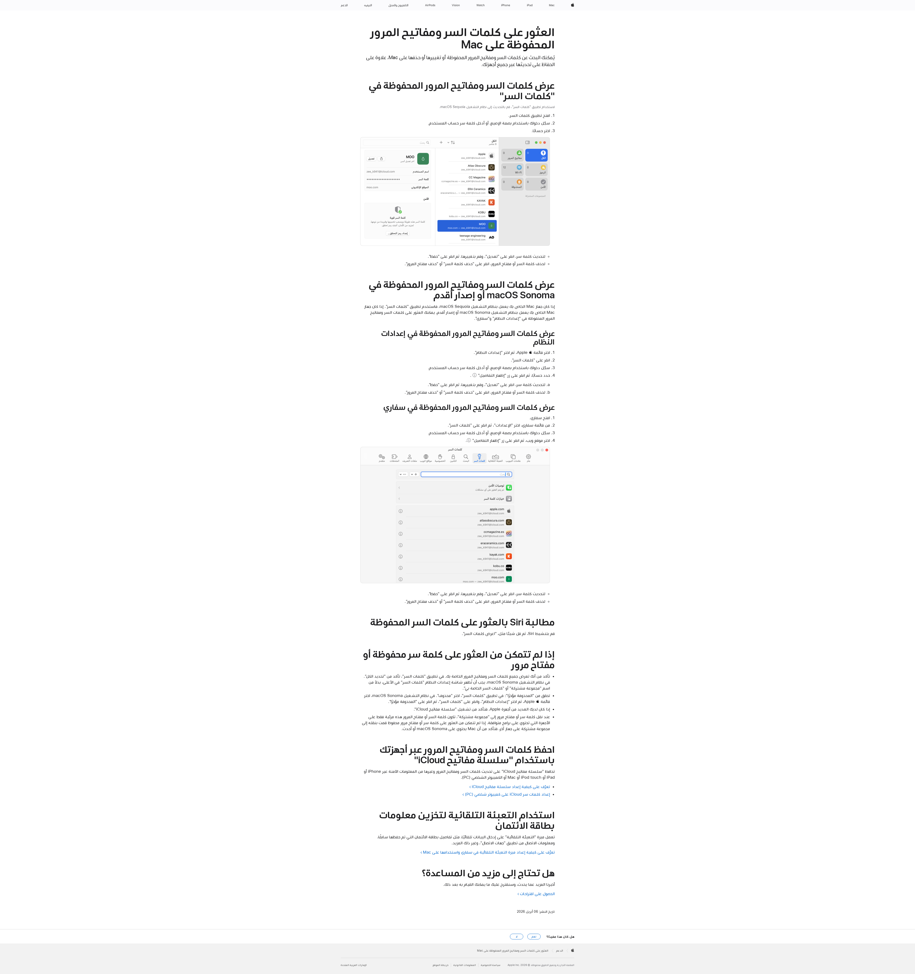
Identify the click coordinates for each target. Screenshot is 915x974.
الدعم (559, 950)
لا (517, 936)
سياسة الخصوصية (490, 965)
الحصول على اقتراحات (537, 893)
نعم (534, 936)
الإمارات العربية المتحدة (354, 965)
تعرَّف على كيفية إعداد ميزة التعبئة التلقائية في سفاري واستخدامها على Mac (489, 852)
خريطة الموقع (440, 965)
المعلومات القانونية (464, 965)
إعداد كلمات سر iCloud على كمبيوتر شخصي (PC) (507, 794)
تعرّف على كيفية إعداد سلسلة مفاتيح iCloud (511, 786)
